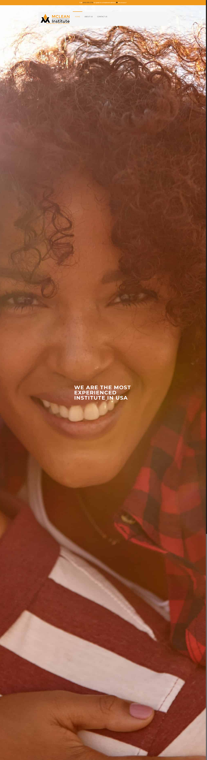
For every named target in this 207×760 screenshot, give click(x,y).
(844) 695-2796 (88, 2)
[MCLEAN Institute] (55, 19)
